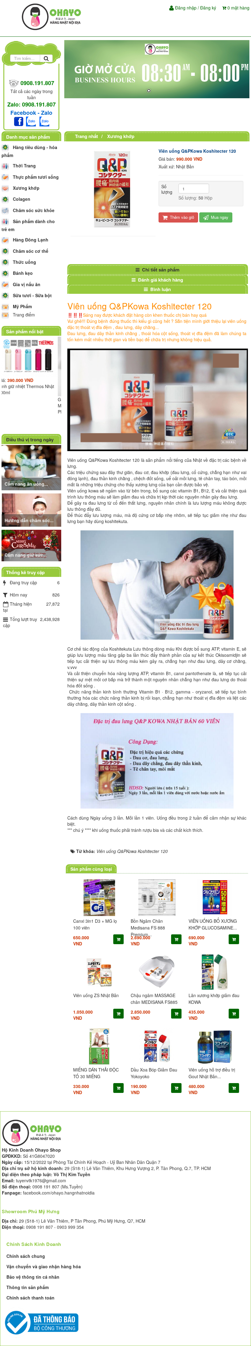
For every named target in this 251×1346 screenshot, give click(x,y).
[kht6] (156, 69)
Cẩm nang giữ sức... (26, 555)
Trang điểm (24, 315)
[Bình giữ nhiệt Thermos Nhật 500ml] (31, 357)
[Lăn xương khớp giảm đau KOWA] (215, 972)
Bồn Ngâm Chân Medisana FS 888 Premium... (148, 927)
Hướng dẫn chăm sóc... (29, 520)
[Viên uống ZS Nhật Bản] (99, 972)
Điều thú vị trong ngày (30, 439)
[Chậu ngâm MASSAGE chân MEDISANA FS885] (157, 972)
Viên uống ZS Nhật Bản (96, 995)
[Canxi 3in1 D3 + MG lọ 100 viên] (99, 897)
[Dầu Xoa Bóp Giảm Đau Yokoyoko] (157, 1046)
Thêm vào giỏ (181, 217)
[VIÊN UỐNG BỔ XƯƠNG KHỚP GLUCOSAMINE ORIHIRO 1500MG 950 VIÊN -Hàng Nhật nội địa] (215, 897)
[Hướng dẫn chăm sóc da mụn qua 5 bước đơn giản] (32, 509)
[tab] (157, 269)
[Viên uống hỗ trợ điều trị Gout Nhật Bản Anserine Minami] (215, 1046)
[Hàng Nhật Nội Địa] (52, 16)
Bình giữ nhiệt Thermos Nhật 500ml (30, 389)
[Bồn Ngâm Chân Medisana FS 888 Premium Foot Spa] (157, 897)
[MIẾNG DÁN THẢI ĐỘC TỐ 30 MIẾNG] (99, 1046)
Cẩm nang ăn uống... (26, 484)
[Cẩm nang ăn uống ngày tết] (32, 467)
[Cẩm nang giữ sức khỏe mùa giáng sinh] (32, 545)
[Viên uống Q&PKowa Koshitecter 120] (113, 188)
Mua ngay (219, 217)
